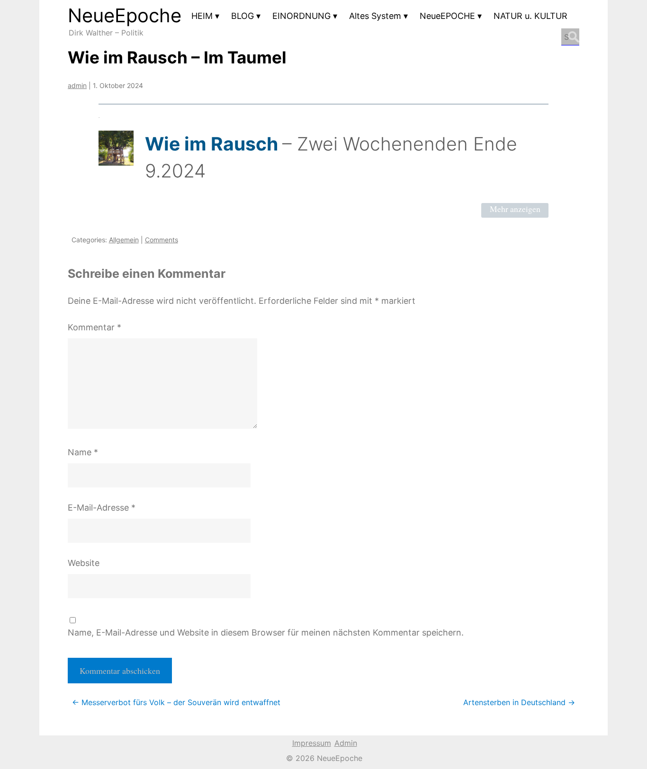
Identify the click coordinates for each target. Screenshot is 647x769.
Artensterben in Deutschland (519, 702)
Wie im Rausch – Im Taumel (177, 57)
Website (83, 563)
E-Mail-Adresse (101, 508)
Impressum (311, 743)
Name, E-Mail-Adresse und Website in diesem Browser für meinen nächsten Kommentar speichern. (266, 632)
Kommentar (94, 327)
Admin (345, 743)
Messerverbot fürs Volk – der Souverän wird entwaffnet (176, 702)
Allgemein (124, 240)
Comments (161, 240)
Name (83, 452)
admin (77, 85)
